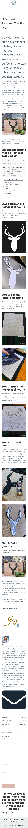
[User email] (14, 712)
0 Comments (14, 15)
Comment (5, 738)
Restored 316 (19, 825)
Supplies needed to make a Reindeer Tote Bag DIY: (13, 164)
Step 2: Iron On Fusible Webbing (11, 169)
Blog (3, 30)
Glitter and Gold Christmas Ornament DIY (6, 721)
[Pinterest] (9, 812)
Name (4, 765)
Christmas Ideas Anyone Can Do (13, 30)
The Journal (14, 821)
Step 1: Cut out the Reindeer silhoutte (12, 167)
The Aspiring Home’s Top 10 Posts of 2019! (22, 721)
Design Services (14, 819)
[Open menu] (14, 10)
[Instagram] (6, 812)
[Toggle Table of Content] (23, 161)
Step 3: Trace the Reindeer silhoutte (12, 171)
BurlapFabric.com (15, 103)
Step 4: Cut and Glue (8, 173)
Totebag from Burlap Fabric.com (13, 180)
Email (4, 772)
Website (4, 780)
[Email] (12, 812)
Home (5, 819)
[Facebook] (3, 812)
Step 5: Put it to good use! (9, 175)
